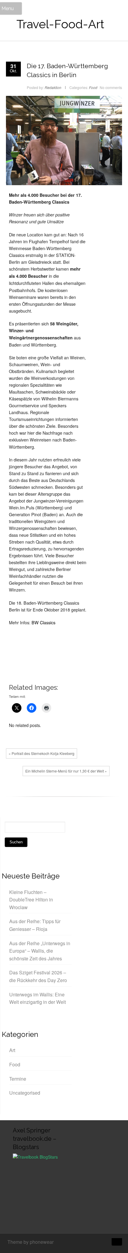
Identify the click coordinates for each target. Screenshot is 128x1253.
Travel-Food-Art (60, 24)
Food (93, 87)
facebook (13, 791)
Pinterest (40, 791)
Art (12, 1050)
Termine (17, 1078)
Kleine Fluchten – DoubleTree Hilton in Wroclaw (31, 900)
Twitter (22, 791)
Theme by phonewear (30, 1241)
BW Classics (43, 622)
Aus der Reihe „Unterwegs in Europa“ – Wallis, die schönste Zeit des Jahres (39, 951)
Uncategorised (24, 1092)
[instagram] (95, 1242)
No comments (111, 87)
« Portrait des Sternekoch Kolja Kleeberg (41, 753)
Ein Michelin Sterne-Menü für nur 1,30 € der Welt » (66, 770)
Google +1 (31, 791)
